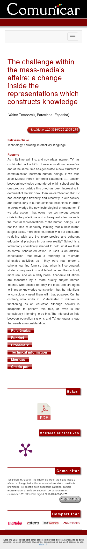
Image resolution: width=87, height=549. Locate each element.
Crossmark (20, 344)
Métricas (18, 359)
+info (41, 544)
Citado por (20, 366)
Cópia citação (70, 499)
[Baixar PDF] (44, 411)
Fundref (17, 337)
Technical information (29, 352)
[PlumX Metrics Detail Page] (24, 450)
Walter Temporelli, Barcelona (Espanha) (38, 114)
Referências (21, 330)
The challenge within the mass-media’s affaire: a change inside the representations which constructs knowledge (43, 81)
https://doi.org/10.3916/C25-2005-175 (53, 129)
